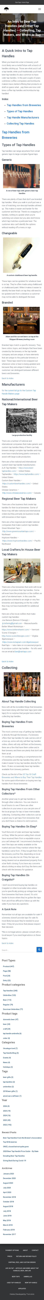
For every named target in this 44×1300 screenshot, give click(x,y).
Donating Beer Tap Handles (14, 1156)
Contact (35, 1250)
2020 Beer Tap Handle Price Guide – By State (20, 1151)
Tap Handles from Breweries (24, 105)
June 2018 (7, 1216)
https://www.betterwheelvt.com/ (15, 630)
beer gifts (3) (8, 1077)
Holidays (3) (8, 1067)
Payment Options (12, 1250)
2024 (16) (7, 1115)
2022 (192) (7, 1125)
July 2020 (7, 1188)
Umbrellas (28, 1276)
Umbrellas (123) (9, 995)
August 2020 (8, 1183)
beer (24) (6, 1024)
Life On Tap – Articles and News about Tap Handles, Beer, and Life (22, 1269)
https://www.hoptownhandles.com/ (17, 541)
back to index (7, 378)
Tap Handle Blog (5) (11, 1053)
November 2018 (9, 1197)
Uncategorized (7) (10, 1048)
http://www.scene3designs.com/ (16, 636)
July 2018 (7, 1211)
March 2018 (7, 1225)
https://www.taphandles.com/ (26, 474)
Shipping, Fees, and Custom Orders (22, 1262)
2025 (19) (7, 1111)
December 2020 (9, 1178)
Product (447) (8, 966)
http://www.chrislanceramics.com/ (17, 493)
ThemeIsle (30, 1294)
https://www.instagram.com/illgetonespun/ (20, 642)
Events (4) (7, 1058)
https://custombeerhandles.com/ (16, 483)
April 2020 (7, 1192)
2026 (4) (6, 1106)
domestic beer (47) (10, 1019)
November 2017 (9, 1234)
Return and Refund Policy (26, 1256)
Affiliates (22, 1288)
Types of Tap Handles (20, 111)
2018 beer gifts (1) (10, 1091)
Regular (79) (8, 1005)
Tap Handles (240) (10, 991)
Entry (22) (7, 980)
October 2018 (8, 1202)
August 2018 (8, 1206)
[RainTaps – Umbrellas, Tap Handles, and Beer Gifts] (7, 9)
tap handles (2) (9, 1082)
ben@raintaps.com (23, 651)
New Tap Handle (31, 1283)
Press (9, 1256)
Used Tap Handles (14, 1283)
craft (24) (6, 1029)
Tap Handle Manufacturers (23, 117)
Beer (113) (7, 1000)
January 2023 (8, 1174)
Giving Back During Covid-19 (14, 1161)
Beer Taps (16, 1276)
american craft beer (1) (12, 1096)
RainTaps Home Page (22, 2)
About (25, 1250)
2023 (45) (7, 1120)
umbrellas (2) (8, 1087)
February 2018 (9, 1230)
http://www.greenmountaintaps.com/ (18, 531)
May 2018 (7, 1220)
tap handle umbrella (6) (12, 1033)
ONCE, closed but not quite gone (16, 1147)
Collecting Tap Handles (20, 123)
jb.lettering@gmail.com (12, 623)
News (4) (6, 1062)
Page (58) (7, 971)
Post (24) (6, 976)
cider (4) (6, 1038)
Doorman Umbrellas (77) (13, 1009)
